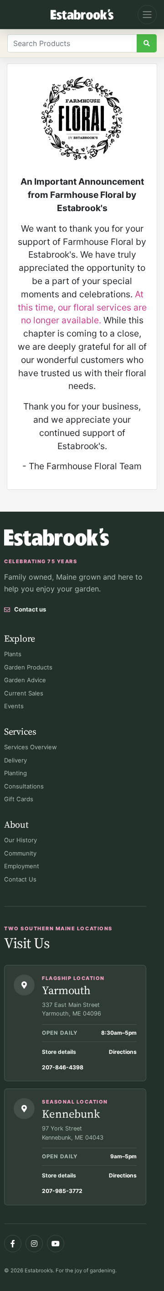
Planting (15, 773)
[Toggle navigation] (147, 14)
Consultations (24, 786)
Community (20, 853)
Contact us (30, 609)
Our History (20, 840)
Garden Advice (25, 680)
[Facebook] (12, 1243)
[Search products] (147, 43)
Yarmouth (66, 990)
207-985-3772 (62, 1190)
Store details (59, 1051)
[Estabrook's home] (56, 537)
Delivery (15, 760)
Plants (12, 654)
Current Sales (23, 693)
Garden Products (28, 667)
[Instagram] (34, 1243)
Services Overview (30, 747)
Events (14, 706)
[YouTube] (55, 1243)
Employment (21, 866)
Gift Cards (18, 799)
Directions (123, 1051)
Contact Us (20, 879)
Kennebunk (71, 1113)
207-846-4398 (62, 1067)
